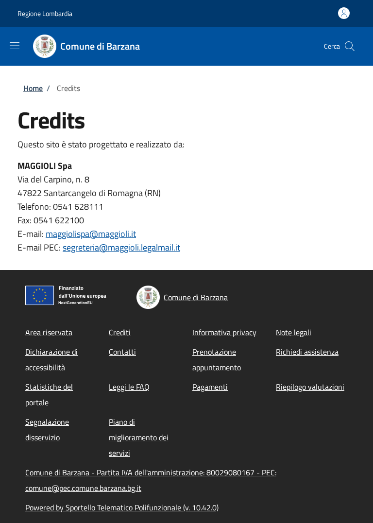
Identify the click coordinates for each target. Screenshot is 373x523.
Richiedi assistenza (307, 352)
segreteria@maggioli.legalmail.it (121, 247)
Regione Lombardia (44, 13)
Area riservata (48, 332)
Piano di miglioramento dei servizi (139, 437)
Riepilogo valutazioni (310, 387)
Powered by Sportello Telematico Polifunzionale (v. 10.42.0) (122, 507)
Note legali (293, 332)
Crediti (120, 332)
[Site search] (350, 46)
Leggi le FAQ (129, 387)
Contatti (122, 352)
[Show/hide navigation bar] (14, 45)
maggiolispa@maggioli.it (91, 233)
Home (33, 88)
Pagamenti (210, 387)
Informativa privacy (224, 332)
